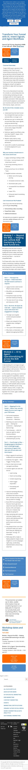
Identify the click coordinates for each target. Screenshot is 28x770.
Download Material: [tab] (10, 567)
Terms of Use (16, 752)
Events (6, 703)
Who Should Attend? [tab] (11, 564)
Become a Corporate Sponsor (15, 746)
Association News (10, 692)
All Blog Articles (10, 689)
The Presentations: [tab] (10, 571)
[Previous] (20, 598)
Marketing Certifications (13, 705)
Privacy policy (14, 23)
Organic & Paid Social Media (14, 708)
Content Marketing (11, 700)
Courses (15, 726)
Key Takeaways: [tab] (9, 273)
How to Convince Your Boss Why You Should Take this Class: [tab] (14, 559)
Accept (10, 20)
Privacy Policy (16, 750)
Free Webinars (16, 732)
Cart (14, 742)
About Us (15, 734)
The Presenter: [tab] (9, 574)
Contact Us (16, 736)
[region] (14, 305)
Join (14, 738)
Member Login (16, 740)
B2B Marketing (9, 697)
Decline (17, 20)
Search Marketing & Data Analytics (13, 712)
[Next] (24, 598)
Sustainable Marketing (12, 715)
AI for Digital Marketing (12, 694)
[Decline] (26, 13)
